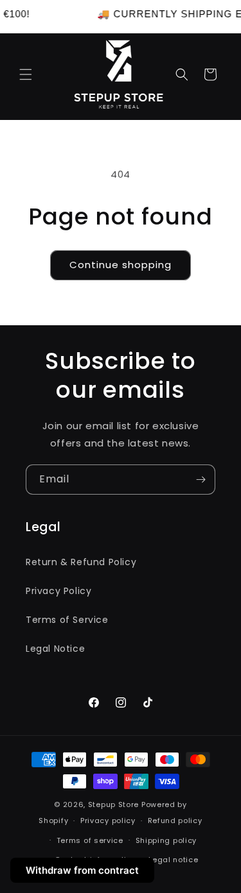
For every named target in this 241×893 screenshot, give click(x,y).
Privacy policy (108, 820)
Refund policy (175, 820)
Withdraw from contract (82, 870)
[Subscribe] (200, 479)
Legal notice (173, 860)
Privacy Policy (58, 590)
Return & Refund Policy (81, 562)
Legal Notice (55, 648)
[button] (26, 74)
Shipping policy (166, 840)
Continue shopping (120, 264)
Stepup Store (113, 804)
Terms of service (90, 840)
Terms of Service (67, 619)
